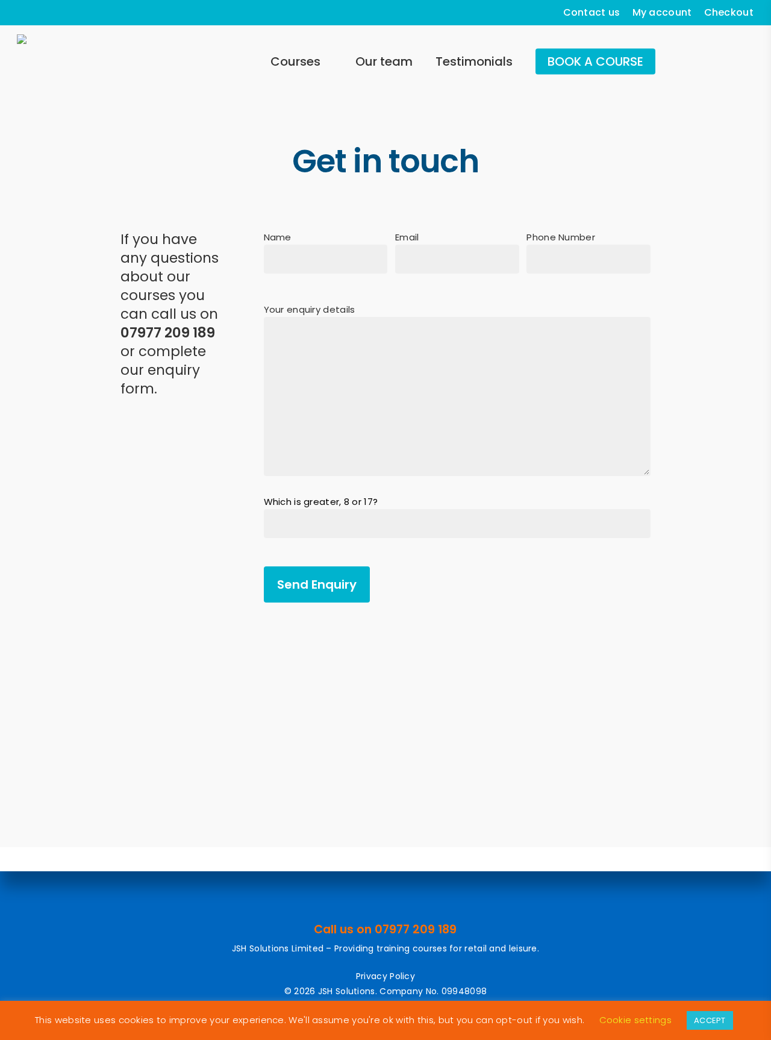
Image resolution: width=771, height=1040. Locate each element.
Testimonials (474, 61)
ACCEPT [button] (710, 1020)
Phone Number (560, 237)
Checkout (729, 12)
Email (407, 237)
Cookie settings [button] (635, 1019)
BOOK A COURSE (595, 61)
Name (278, 237)
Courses (295, 61)
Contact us (591, 12)
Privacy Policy (385, 976)
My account (662, 12)
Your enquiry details (309, 309)
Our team (384, 61)
